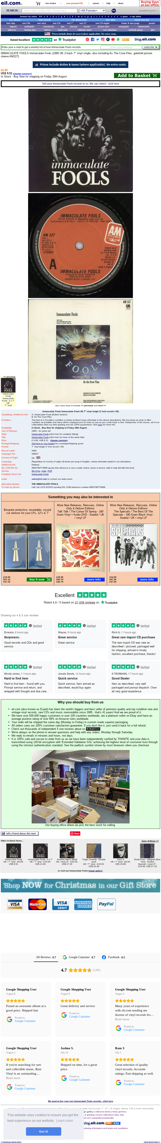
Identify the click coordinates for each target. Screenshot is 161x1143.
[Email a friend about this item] (20, 834)
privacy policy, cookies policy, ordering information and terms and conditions (91, 1128)
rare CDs (26, 23)
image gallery (86, 1111)
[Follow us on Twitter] (97, 40)
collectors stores (85, 30)
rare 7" (70, 23)
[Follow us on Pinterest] (87, 40)
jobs (153, 30)
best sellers (111, 20)
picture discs (103, 26)
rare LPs (57, 23)
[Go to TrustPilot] (43, 41)
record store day (142, 20)
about (120, 3)
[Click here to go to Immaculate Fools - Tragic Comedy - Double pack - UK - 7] (94, 857)
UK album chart (79, 20)
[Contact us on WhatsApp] (118, 40)
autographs (124, 26)
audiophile (29, 26)
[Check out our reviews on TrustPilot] (93, 728)
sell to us (12, 30)
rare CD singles (102, 23)
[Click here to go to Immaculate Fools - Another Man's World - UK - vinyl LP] (67, 857)
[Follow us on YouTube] (113, 40)
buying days (30, 30)
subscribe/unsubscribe (103, 1118)
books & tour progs (130, 23)
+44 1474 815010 (44, 487)
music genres (118, 1111)
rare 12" (83, 23)
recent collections (104, 1115)
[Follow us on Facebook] (92, 40)
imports (13, 26)
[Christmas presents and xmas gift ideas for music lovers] (80, 891)
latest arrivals (45, 20)
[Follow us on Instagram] (102, 40)
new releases (14, 20)
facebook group (136, 30)
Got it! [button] (43, 1131)
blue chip (10, 23)
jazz (62, 26)
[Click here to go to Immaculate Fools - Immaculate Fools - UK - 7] (13, 857)
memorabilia (143, 26)
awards (87, 26)
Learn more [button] (64, 1120)
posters (152, 23)
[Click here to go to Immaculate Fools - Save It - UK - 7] (120, 857)
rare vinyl (41, 23)
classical (73, 26)
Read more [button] (122, 1019)
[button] (138, 904)
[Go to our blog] (145, 40)
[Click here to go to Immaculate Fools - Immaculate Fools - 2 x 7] (40, 857)
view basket (50, 3)
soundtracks (48, 26)
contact (96, 3)
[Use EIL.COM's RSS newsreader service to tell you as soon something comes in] (112, 1123)
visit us (47, 30)
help (108, 3)
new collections (110, 30)
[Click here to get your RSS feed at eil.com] (125, 40)
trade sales (63, 30)
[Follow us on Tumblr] (108, 40)
